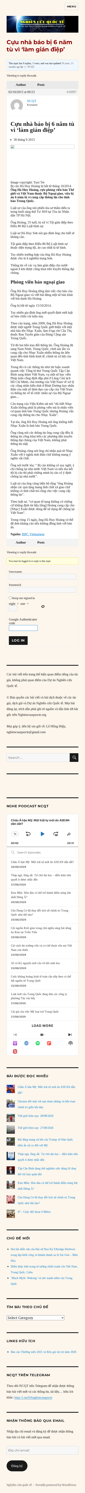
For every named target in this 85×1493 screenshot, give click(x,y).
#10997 (72, 92)
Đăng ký (17, 1466)
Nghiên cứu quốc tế (19, 1485)
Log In (18, 640)
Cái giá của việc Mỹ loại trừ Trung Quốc (35, 1011)
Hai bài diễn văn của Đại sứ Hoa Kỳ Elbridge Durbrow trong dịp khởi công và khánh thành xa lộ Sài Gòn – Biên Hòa (44, 1255)
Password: (15, 584)
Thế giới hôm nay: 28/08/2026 (35, 1115)
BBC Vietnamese (33, 534)
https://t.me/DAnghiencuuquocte (33, 1397)
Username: (15, 571)
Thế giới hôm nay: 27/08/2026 (35, 1127)
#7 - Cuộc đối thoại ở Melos (34, 1211)
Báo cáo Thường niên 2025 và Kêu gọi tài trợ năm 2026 (43, 1352)
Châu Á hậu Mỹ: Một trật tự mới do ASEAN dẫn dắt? (42, 862)
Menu (71, 6)
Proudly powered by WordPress (55, 1485)
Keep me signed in (23, 598)
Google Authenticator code (23, 621)
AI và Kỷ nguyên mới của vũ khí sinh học (35, 963)
